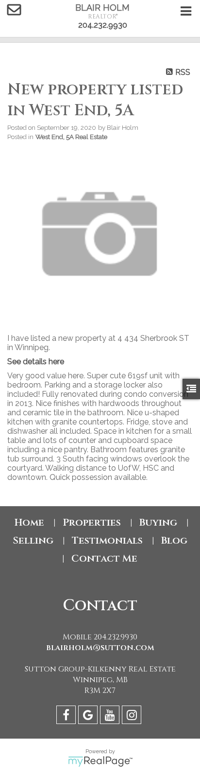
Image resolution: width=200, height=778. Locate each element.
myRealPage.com (100, 761)
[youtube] (111, 716)
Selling (33, 540)
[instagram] (133, 716)
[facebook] (67, 716)
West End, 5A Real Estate (71, 137)
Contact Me (104, 558)
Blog (174, 540)
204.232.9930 (102, 25)
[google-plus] (89, 716)
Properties (92, 522)
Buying (158, 522)
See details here (35, 361)
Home (29, 522)
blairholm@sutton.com (100, 647)
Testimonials (107, 540)
